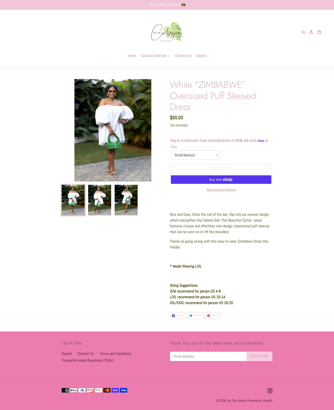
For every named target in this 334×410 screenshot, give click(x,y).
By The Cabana (237, 400)
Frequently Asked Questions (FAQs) (88, 360)
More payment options (221, 189)
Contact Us (86, 353)
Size (174, 146)
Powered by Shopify (259, 400)
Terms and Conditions (115, 353)
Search (67, 353)
